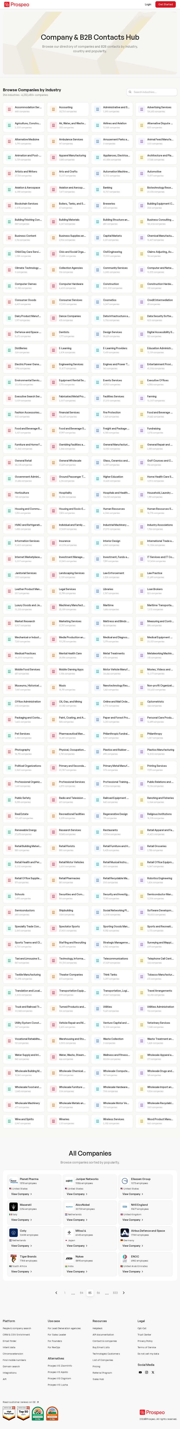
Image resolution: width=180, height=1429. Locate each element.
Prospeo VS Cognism (59, 1378)
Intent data (9, 1347)
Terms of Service (147, 1347)
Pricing (96, 1366)
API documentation (103, 1334)
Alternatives (56, 1358)
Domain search (11, 1366)
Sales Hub (98, 1379)
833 (115, 1293)
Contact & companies (105, 1341)
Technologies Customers (106, 1353)
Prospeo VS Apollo (58, 1372)
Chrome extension (13, 1353)
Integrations (10, 1372)
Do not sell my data (148, 1353)
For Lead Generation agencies (64, 1328)
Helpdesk (97, 1328)
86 (98, 1293)
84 (81, 1293)
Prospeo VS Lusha (58, 1384)
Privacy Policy (145, 1341)
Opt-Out (142, 1328)
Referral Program (102, 1372)
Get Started (165, 4)
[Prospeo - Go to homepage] (16, 4)
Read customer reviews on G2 (19, 1402)
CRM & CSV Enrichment (16, 1334)
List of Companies (103, 1360)
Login (148, 4)
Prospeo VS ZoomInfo (60, 1365)
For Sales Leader (57, 1334)
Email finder (9, 1341)
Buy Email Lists (101, 1347)
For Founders (55, 1341)
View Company (20, 1193)
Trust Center (144, 1334)
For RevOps (54, 1347)
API (5, 1379)
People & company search (17, 1328)
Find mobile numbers (14, 1360)
